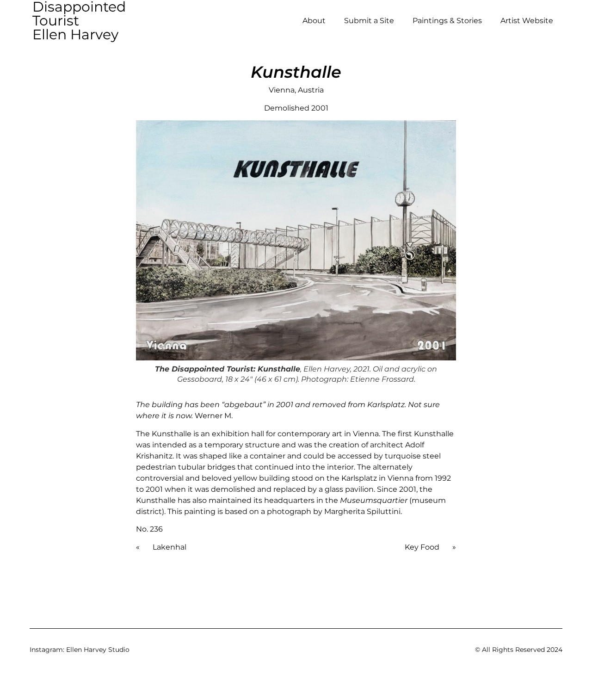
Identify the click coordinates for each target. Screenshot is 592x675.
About (314, 20)
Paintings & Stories (447, 20)
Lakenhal (169, 547)
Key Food (422, 547)
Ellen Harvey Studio (98, 649)
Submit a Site (369, 20)
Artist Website (526, 20)
